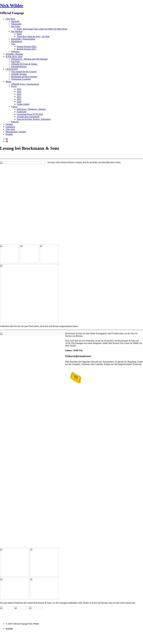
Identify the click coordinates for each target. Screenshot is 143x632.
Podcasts (15, 121)
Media (8, 81)
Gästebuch (10, 127)
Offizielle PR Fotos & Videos (24, 64)
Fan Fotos (15, 61)
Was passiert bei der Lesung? (24, 71)
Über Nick (10, 19)
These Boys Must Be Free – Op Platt (33, 36)
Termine (9, 124)
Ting (13, 44)
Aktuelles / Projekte (14, 54)
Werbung (15, 51)
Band (19, 34)
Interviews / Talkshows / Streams (31, 109)
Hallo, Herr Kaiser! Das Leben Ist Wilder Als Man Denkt (42, 29)
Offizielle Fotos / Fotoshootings (25, 84)
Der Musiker (16, 31)
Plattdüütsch (16, 41)
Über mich (10, 129)
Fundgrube (21, 111)
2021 (19, 99)
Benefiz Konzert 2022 (26, 46)
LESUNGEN (12, 69)
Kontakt (9, 134)
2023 (19, 94)
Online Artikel (23, 104)
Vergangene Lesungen (21, 79)
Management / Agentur (16, 132)
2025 (19, 89)
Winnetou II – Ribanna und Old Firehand (29, 59)
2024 (19, 91)
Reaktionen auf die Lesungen (24, 76)
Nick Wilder (11, 5)
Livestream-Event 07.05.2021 (30, 114)
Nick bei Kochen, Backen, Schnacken (33, 119)
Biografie (15, 21)
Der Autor (15, 26)
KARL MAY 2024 (14, 56)
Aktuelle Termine (19, 74)
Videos (14, 106)
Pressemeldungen (19, 66)
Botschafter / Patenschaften (23, 39)
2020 (19, 101)
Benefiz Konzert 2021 (26, 49)
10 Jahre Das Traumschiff (28, 116)
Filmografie (16, 24)
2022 (19, 96)
